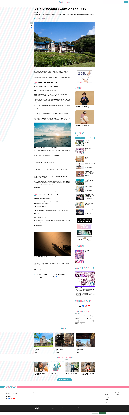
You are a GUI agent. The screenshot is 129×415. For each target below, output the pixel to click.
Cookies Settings (95, 413)
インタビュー (107, 394)
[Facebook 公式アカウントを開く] (9, 398)
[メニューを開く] (127, 2)
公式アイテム (107, 402)
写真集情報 (106, 399)
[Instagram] (86, 306)
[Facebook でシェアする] (31, 28)
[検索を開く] (125, 2)
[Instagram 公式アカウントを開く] (11, 398)
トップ (35, 384)
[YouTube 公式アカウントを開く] (14, 398)
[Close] (127, 413)
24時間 (79, 137)
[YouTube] (89, 306)
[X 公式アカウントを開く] (6, 398)
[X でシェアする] (31, 26)
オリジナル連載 (117, 392)
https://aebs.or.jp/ (53, 408)
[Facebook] (83, 306)
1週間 (90, 137)
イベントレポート (107, 397)
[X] (80, 306)
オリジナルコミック (118, 394)
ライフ (36, 18)
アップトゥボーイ (107, 400)
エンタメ (106, 392)
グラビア (106, 395)
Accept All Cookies (102, 413)
